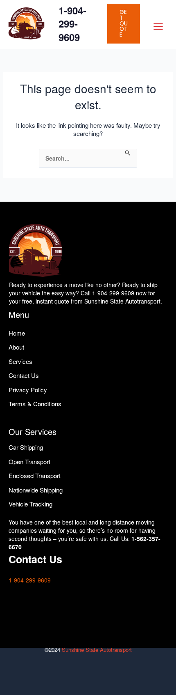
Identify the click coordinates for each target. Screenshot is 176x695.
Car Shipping (26, 447)
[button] (123, 24)
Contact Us (24, 375)
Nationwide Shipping (36, 490)
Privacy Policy (28, 389)
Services (20, 361)
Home (17, 333)
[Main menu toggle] (158, 26)
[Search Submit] (128, 153)
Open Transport (29, 461)
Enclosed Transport (35, 475)
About (16, 347)
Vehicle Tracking (30, 503)
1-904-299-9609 (72, 23)
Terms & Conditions (35, 403)
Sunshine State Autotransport (97, 650)
